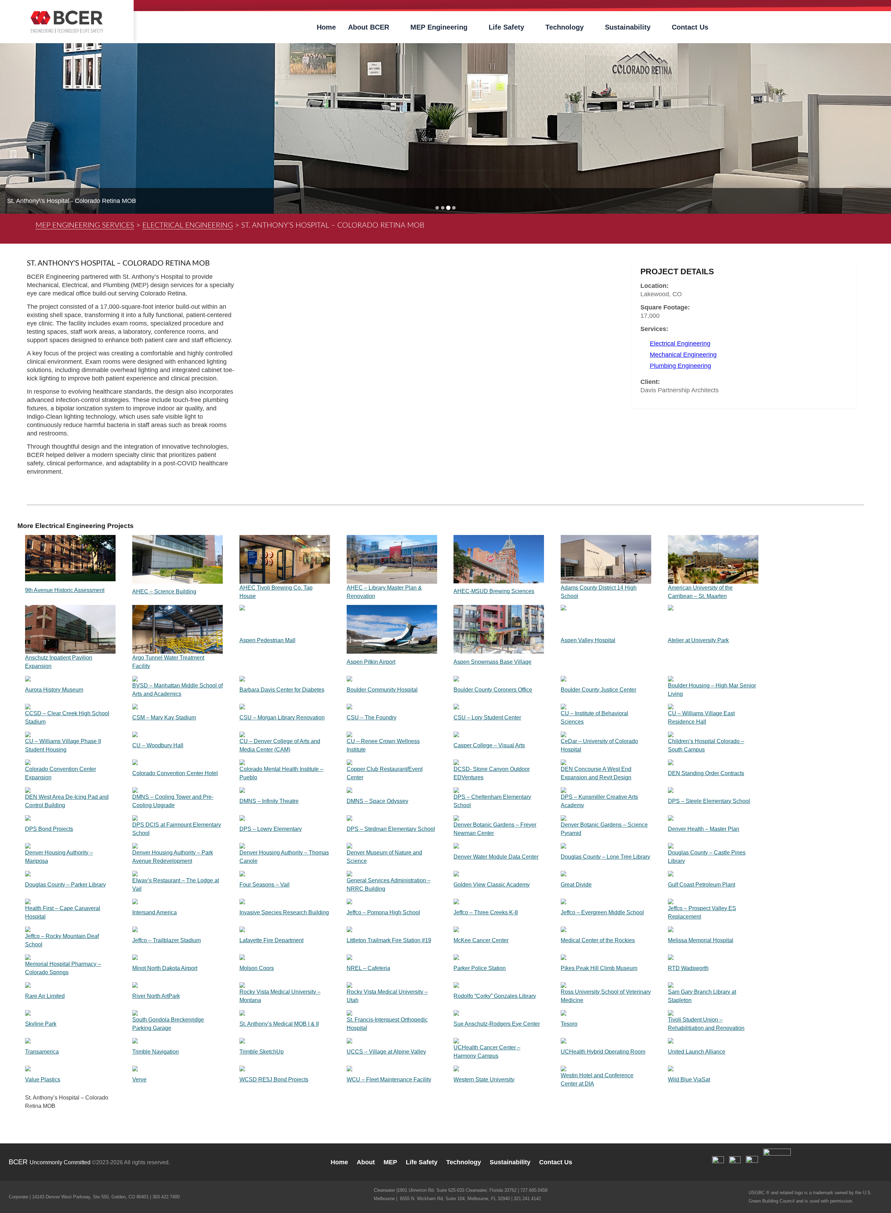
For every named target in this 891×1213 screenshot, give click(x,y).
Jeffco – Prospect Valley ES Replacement (702, 912)
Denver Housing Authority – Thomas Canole (284, 857)
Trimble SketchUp (261, 1052)
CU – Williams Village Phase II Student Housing (63, 745)
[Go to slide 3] (448, 208)
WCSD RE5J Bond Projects (273, 1079)
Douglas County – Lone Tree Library (605, 857)
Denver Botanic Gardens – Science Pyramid (604, 829)
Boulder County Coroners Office (493, 690)
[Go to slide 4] (454, 208)
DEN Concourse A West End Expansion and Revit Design (596, 773)
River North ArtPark (156, 996)
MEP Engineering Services (85, 225)
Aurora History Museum (54, 690)
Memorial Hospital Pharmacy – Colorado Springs (63, 968)
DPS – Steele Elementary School (709, 801)
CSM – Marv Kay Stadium (164, 717)
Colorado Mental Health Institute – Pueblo (281, 773)
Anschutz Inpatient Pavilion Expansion (58, 662)
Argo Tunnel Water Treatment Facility (168, 662)
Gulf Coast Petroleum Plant (701, 885)
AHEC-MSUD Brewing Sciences (494, 591)
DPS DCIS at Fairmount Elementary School (176, 829)
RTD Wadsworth (688, 968)
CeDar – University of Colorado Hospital (599, 745)
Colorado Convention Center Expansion (60, 773)
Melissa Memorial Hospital (700, 940)
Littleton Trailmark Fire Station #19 (389, 940)
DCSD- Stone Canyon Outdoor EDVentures (492, 773)
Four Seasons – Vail (264, 885)
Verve (139, 1079)
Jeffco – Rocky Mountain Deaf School (62, 940)
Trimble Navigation (155, 1052)
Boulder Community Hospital (382, 690)
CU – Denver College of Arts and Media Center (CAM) (279, 745)
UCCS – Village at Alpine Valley (386, 1052)
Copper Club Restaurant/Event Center (385, 773)
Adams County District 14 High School (599, 592)
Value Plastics (42, 1079)
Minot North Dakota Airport (164, 968)
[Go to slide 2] (442, 208)
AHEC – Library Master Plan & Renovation (384, 592)
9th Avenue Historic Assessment (64, 590)
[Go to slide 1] (437, 208)
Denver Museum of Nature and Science (384, 857)
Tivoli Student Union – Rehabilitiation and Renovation (706, 1024)
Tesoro (569, 1024)
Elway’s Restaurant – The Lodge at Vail (175, 884)
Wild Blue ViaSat (689, 1079)
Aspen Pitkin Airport (371, 662)
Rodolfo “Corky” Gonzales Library (495, 996)
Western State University (484, 1079)
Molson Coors (256, 968)
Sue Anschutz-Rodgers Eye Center (497, 1024)
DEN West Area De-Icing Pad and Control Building (67, 801)
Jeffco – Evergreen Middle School (602, 912)
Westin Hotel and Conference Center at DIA (597, 1079)
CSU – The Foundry (371, 717)
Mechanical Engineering (683, 354)
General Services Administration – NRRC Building (389, 884)
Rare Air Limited (45, 996)
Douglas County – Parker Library (65, 885)
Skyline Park (40, 1024)
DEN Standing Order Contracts (706, 773)
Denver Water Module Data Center (496, 857)
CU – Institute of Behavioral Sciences (594, 717)
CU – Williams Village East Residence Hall (701, 717)
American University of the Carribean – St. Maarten (700, 592)
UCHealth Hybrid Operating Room (603, 1052)
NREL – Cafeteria (368, 968)
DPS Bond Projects (49, 829)
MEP (390, 1162)
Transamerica (42, 1052)
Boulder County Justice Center (598, 690)
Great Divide (576, 885)
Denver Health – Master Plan (703, 829)
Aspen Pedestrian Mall (267, 640)
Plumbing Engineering (680, 365)
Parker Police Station (480, 968)
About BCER (368, 27)
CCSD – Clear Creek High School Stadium (67, 717)
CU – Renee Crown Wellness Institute (383, 745)
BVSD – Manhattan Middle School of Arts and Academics (177, 690)
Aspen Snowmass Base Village (492, 662)
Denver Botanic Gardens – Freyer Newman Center (495, 829)
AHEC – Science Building (164, 591)
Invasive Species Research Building (284, 912)
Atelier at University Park (698, 640)
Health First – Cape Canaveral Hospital (62, 912)
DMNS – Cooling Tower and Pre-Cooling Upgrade (172, 801)
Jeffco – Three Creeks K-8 (486, 912)
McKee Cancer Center (481, 940)
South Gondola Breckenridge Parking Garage (168, 1024)
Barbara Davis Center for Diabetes (281, 690)
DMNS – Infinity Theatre (269, 801)
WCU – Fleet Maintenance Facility (389, 1079)
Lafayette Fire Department (271, 940)
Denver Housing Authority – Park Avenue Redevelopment (172, 857)
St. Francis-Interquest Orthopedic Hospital (387, 1024)
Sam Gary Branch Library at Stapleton (702, 996)
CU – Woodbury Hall (157, 745)
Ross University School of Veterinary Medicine (606, 996)
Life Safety (506, 27)
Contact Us (690, 27)
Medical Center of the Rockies (598, 940)
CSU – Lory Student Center (487, 717)
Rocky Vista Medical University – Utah (387, 996)
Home (326, 27)
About (366, 1162)
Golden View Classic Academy (492, 885)
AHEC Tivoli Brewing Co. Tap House (276, 592)
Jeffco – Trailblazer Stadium (166, 940)
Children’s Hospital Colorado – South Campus (706, 745)
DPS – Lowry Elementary (270, 829)
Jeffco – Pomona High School (383, 912)
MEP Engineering (438, 27)
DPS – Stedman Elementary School (391, 829)
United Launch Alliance (696, 1052)
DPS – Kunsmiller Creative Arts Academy (599, 801)
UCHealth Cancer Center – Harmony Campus (487, 1052)
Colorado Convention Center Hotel (175, 773)
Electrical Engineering (187, 225)
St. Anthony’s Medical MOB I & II (279, 1024)
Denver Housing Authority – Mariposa (59, 857)
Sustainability (627, 27)
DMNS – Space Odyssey (377, 801)
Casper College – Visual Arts (489, 745)
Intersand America (154, 912)
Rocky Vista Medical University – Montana (280, 996)
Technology (564, 27)
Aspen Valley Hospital (588, 640)
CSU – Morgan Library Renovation (282, 717)
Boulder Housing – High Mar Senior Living (712, 690)
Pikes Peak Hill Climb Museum (599, 968)
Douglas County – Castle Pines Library (707, 857)
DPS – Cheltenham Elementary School (492, 801)
